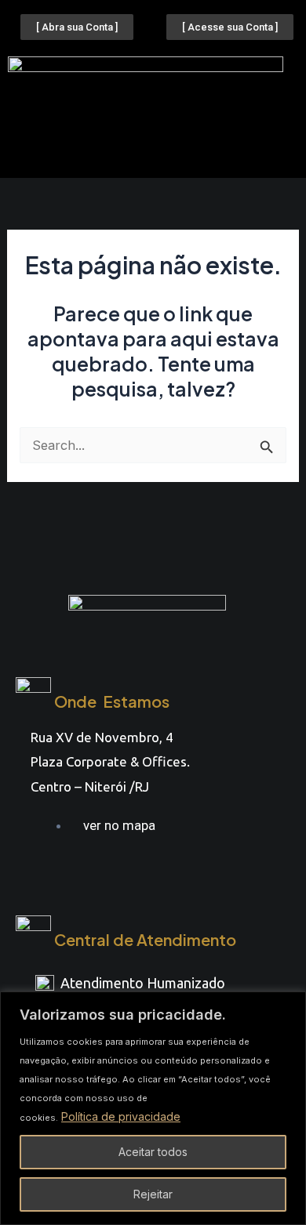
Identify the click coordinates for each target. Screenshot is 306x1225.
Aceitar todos (153, 1151)
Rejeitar (153, 1194)
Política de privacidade (120, 1116)
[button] (153, 149)
